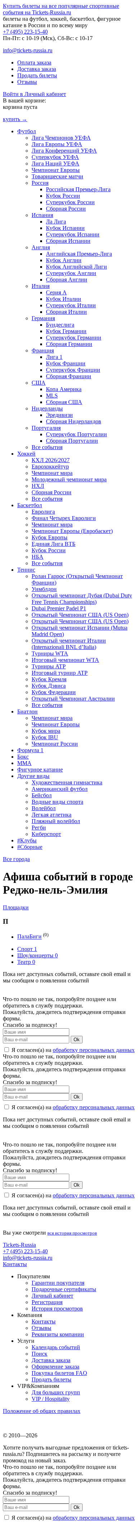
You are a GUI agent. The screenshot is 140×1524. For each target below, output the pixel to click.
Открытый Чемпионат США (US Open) (80, 615)
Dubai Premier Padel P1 (59, 608)
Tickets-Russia (19, 1245)
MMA (24, 763)
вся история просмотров (72, 1233)
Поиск (39, 1354)
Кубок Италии (63, 299)
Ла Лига (56, 221)
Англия (41, 247)
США (39, 383)
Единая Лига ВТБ (53, 544)
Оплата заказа (34, 62)
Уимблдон (44, 589)
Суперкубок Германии (73, 338)
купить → (15, 119)
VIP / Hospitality (51, 1399)
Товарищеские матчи (57, 176)
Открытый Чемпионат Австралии (73, 699)
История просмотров (57, 1309)
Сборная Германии (69, 344)
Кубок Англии (63, 260)
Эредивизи (59, 415)
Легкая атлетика (51, 815)
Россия (40, 183)
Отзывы (27, 82)
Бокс (23, 757)
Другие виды (33, 776)
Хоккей (26, 454)
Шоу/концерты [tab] (37, 955)
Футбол (26, 131)
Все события (47, 447)
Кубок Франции (65, 363)
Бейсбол (42, 795)
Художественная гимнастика (67, 782)
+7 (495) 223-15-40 (25, 32)
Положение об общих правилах (41, 1411)
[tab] (70, 907)
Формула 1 (30, 750)
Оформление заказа (55, 1367)
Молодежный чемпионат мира (69, 479)
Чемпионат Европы (56, 170)
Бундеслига (60, 325)
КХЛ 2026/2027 (51, 460)
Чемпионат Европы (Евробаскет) (72, 531)
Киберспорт (46, 834)
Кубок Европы (49, 537)
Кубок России (63, 196)
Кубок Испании (65, 228)
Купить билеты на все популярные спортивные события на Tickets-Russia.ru (61, 9)
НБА (37, 557)
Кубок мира (46, 731)
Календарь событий (56, 1347)
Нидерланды (47, 408)
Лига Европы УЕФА (57, 144)
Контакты (15, 1264)
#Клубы (27, 840)
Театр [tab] (26, 962)
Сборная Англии (66, 280)
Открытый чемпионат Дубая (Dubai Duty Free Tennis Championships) (82, 598)
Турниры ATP (49, 666)
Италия (41, 286)
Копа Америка (63, 389)
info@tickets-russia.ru (27, 50)
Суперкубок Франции (73, 370)
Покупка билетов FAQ (59, 1373)
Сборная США (64, 402)
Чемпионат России (55, 744)
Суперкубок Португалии (76, 434)
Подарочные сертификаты (64, 1289)
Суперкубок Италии (71, 305)
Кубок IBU (45, 737)
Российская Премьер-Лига (78, 189)
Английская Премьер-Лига (79, 254)
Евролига (43, 512)
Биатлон (27, 711)
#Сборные (29, 847)
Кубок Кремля (49, 679)
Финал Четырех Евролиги (64, 518)
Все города (16, 859)
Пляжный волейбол (56, 821)
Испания (42, 215)
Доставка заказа (36, 69)
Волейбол (44, 808)
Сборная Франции (68, 376)
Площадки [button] (16, 907)
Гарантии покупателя (58, 1283)
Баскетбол (29, 505)
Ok (77, 1039)
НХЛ (38, 486)
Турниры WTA (50, 653)
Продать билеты (37, 75)
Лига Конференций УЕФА (64, 151)
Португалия (46, 428)
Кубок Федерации (54, 692)
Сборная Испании (68, 241)
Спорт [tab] (27, 949)
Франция (43, 350)
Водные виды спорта (57, 802)
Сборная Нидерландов (73, 421)
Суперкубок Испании (72, 234)
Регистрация (47, 1302)
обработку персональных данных (94, 1050)
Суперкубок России (70, 202)
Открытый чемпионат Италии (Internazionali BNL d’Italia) (69, 644)
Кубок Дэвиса (49, 686)
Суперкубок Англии (71, 273)
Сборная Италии (66, 312)
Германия (43, 318)
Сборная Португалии (72, 441)
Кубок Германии (66, 331)
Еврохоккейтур (50, 466)
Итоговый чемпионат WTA (65, 660)
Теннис (26, 570)
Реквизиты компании (58, 1334)
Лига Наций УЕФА (55, 163)
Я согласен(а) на (72, 1050)
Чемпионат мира (52, 473)
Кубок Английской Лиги (76, 267)
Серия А (56, 292)
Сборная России (66, 209)
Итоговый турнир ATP (60, 673)
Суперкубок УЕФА (55, 157)
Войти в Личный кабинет (34, 94)
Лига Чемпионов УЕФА (61, 138)
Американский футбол (60, 789)
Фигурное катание (40, 769)
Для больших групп (56, 1392)
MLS (52, 396)
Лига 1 (54, 357)
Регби (39, 828)
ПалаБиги (29, 937)
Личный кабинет (52, 1296)
